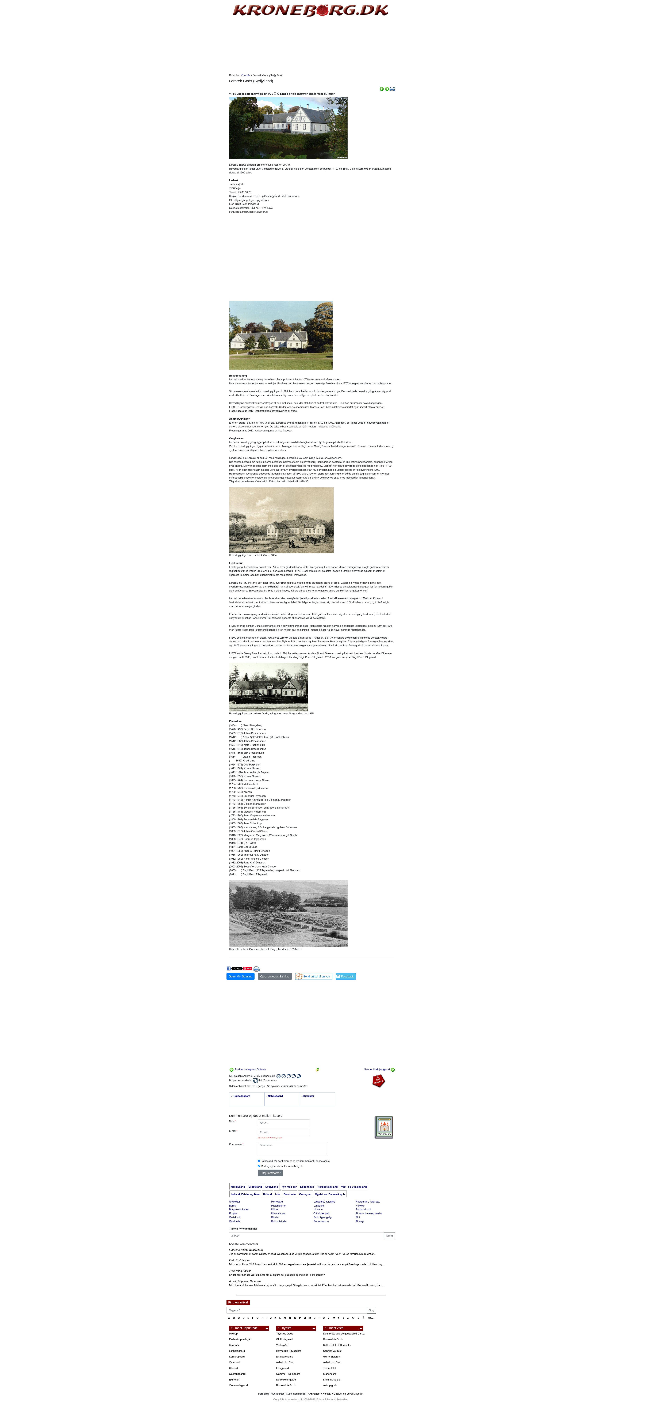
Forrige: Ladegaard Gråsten (250, 1069)
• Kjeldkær (308, 1096)
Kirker (274, 1209)
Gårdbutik (234, 1221)
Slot (358, 1217)
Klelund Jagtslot (332, 1379)
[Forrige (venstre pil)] (381, 88)
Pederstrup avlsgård (240, 1339)
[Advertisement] (212, 52)
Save (249, 968)
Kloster (275, 1217)
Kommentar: (236, 1144)
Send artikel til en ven (316, 976)
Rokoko (360, 1205)
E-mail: (233, 1130)
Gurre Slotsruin (331, 1356)
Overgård (234, 1362)
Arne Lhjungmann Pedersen (245, 1281)
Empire (233, 1213)
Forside (245, 75)
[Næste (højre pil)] (387, 88)
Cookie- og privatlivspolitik (348, 1393)
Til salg (360, 1221)
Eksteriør (234, 1379)
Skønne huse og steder (369, 1213)
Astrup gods (330, 1385)
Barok (232, 1205)
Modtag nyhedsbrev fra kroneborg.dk (282, 1166)
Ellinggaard (282, 1368)
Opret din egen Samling (275, 976)
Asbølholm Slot (284, 1362)
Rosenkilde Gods (286, 1385)
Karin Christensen (239, 1260)
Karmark (234, 1345)
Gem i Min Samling (240, 976)
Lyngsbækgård (284, 1356)
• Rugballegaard (240, 1096)
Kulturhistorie (278, 1221)
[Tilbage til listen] (317, 1069)
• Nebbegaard (274, 1096)
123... (371, 1318)
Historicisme (278, 1205)
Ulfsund (233, 1368)
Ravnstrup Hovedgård (288, 1350)
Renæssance (321, 1221)
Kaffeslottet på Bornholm (337, 1345)
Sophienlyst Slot (332, 1350)
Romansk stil (363, 1209)
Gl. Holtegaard (284, 1339)
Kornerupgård (237, 1356)
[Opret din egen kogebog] (383, 1127)
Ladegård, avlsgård (324, 1201)
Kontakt (327, 1393)
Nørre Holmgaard (286, 1379)
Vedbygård (282, 1345)
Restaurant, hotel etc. (368, 1201)
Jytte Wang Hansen (240, 1270)
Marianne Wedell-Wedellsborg (246, 1250)
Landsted (318, 1205)
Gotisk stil (234, 1217)
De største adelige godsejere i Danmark (345, 1333)
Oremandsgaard (238, 1385)
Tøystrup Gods (284, 1333)
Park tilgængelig (322, 1217)
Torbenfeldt (329, 1368)
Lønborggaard (237, 1350)
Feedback (347, 976)
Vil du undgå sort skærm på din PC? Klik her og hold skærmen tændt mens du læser (282, 94)
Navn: (233, 1121)
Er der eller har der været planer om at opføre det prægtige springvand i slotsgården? (277, 1274)
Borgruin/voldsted (239, 1209)
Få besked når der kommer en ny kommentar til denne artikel (295, 1161)
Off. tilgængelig (321, 1213)
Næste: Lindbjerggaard (377, 1069)
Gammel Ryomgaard (288, 1373)
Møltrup (233, 1333)
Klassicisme (278, 1213)
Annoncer (314, 1393)
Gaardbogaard (237, 1373)
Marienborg (329, 1373)
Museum (318, 1209)
